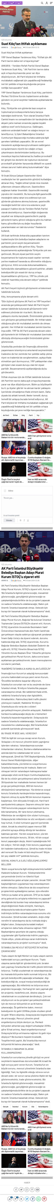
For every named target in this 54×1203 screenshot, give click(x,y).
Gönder (9, 520)
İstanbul (15, 1107)
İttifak (15, 415)
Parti (31, 415)
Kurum (24, 1107)
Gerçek (5, 1107)
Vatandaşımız (43, 1107)
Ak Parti (6, 415)
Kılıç (23, 415)
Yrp (38, 415)
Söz (32, 1107)
